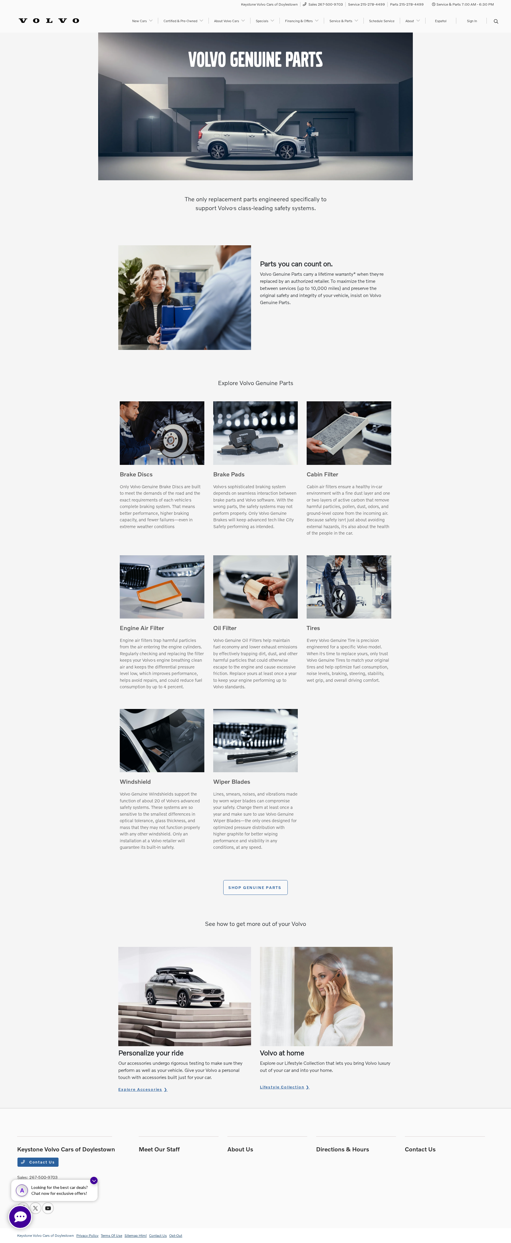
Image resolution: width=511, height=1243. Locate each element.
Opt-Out (175, 1235)
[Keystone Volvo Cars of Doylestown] (49, 20)
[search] (496, 21)
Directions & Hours (342, 1149)
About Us (240, 1149)
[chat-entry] (20, 1217)
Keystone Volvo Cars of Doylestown (45, 1235)
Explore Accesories (140, 1089)
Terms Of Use (111, 1235)
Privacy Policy (87, 1235)
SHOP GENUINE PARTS (255, 887)
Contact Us (41, 1162)
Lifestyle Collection (282, 1087)
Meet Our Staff (159, 1149)
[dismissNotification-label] (94, 1180)
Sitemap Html (135, 1235)
